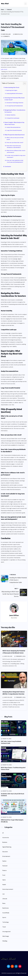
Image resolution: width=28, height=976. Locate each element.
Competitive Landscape (13, 118)
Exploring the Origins (11, 90)
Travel (4, 927)
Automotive (5, 837)
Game (4, 880)
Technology (5, 922)
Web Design (5, 936)
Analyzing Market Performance (14, 93)
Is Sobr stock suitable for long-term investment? (16, 156)
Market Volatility (11, 115)
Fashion (4, 861)
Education (5, 851)
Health (4, 884)
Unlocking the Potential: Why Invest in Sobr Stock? (15, 99)
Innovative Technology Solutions (15, 102)
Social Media (5, 913)
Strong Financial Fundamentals (15, 105)
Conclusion (8, 166)
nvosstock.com (11, 973)
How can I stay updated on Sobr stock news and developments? (15, 161)
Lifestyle (4, 898)
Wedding (4, 941)
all (3, 833)
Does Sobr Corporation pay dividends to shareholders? (14, 146)
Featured (9, 9)
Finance (4, 870)
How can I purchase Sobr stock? (15, 142)
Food (3, 875)
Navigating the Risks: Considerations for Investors (15, 111)
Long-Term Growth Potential (14, 130)
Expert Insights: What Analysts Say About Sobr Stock (14, 123)
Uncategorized (6, 931)
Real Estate (5, 908)
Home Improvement (7, 889)
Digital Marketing (6, 847)
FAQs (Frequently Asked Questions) (14, 134)
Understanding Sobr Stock (11, 87)
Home (2, 9)
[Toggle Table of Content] (23, 83)
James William (8, 656)
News (3, 903)
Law (3, 894)
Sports (4, 917)
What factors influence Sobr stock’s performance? (16, 151)
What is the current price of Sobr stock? (15, 138)
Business (4, 842)
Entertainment (6, 856)
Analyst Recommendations (13, 127)
